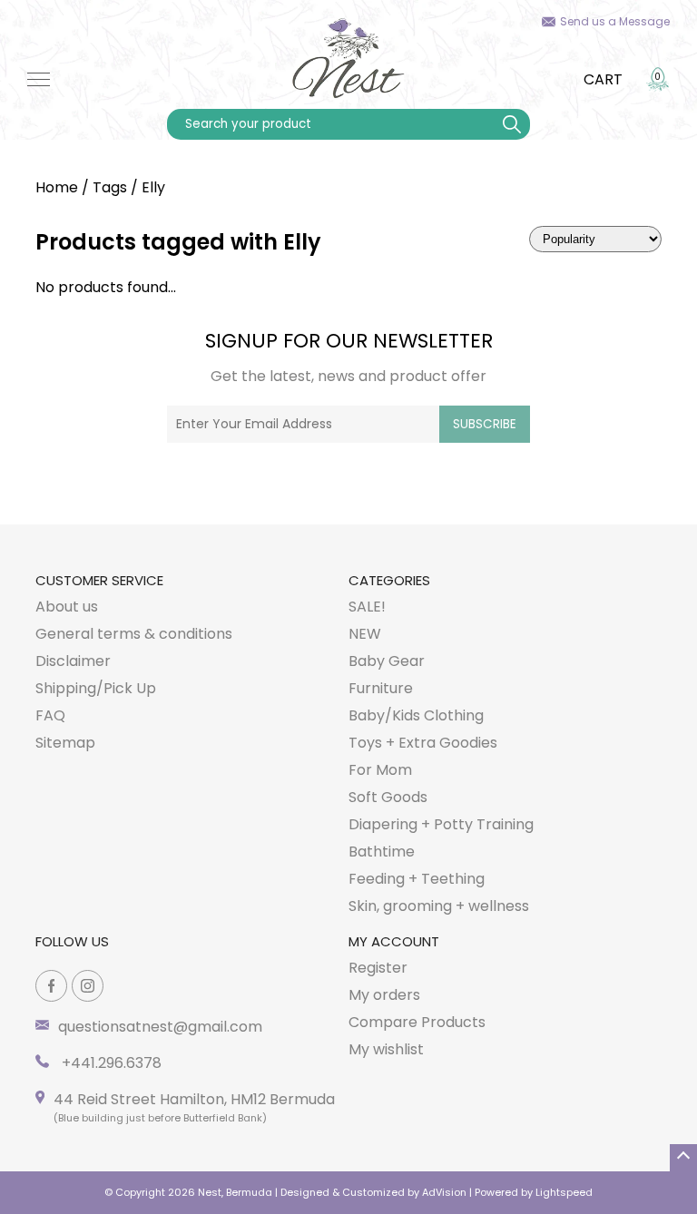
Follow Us (72, 941)
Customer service (99, 580)
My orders (384, 994)
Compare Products (417, 1022)
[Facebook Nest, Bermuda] (51, 986)
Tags (110, 187)
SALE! (367, 606)
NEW (364, 633)
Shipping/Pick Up (95, 688)
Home (56, 187)
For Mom (380, 769)
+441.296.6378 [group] (110, 1062)
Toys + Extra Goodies (422, 742)
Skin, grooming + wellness (438, 906)
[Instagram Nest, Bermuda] (87, 986)
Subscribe (484, 424)
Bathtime (381, 851)
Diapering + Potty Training (441, 824)
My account (393, 941)
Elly (153, 187)
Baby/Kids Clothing (416, 715)
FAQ (50, 715)
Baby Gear (386, 661)
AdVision (444, 1192)
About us (66, 606)
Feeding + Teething (416, 878)
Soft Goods (387, 797)
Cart (603, 79)
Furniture (380, 688)
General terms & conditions (133, 633)
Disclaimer (73, 661)
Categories (389, 580)
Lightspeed (564, 1192)
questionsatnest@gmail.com (160, 1026)
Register (377, 967)
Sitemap (65, 742)
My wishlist (386, 1049)
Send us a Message (615, 21)
